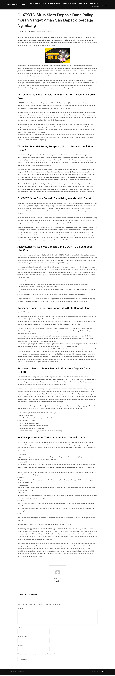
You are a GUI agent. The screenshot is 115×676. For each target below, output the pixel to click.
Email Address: (22, 636)
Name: (20, 628)
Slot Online (95, 6)
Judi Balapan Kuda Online (37, 3)
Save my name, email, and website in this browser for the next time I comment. (41, 654)
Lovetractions (16, 4)
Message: (21, 608)
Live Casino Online (54, 3)
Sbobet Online (82, 3)
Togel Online (31, 31)
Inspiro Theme (96, 671)
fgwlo (21, 31)
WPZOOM (105, 671)
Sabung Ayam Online (69, 3)
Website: (20, 645)
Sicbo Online (94, 3)
